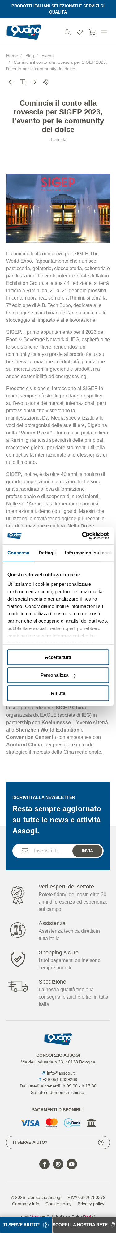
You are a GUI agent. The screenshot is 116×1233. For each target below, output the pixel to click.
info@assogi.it (61, 1073)
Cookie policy (58, 1203)
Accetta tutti (58, 657)
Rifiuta (58, 693)
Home (12, 55)
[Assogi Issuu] (58, 1164)
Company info (25, 1203)
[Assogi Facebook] (44, 1164)
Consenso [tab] (18, 552)
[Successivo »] (34, 82)
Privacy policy (91, 1203)
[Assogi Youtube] (72, 1164)
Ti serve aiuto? (29, 1142)
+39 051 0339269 (60, 1079)
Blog (29, 55)
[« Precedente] (11, 82)
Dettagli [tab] (47, 552)
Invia (87, 850)
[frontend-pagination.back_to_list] (22, 82)
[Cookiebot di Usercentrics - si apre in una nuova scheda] (82, 536)
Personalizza (54, 675)
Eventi (47, 55)
